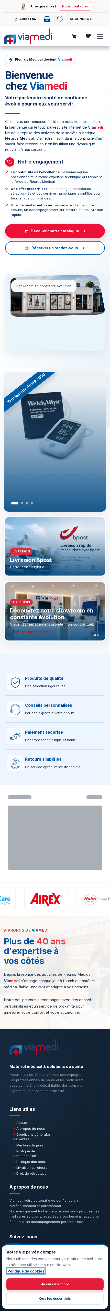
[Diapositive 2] (22, 503)
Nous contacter (75, 6)
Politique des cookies (31, 1162)
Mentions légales (28, 1145)
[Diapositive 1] (14, 503)
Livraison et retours (30, 1167)
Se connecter (82, 19)
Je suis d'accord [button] (55, 1284)
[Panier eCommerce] (47, 19)
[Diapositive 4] (32, 503)
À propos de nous (29, 1128)
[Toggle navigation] (100, 36)
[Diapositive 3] (27, 503)
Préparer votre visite (29, 632)
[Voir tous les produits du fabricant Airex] (33, 899)
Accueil (20, 1123)
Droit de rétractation (31, 1173)
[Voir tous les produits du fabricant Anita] (85, 899)
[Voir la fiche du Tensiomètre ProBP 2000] (55, 442)
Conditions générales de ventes (32, 1136)
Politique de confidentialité (24, 1153)
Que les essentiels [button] (55, 1298)
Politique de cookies (26, 1271)
